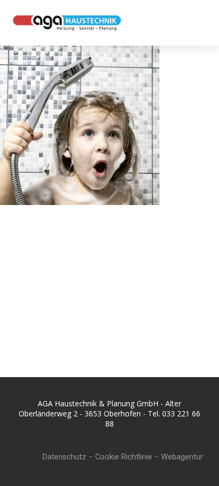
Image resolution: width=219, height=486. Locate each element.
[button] (198, 23)
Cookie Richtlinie (123, 457)
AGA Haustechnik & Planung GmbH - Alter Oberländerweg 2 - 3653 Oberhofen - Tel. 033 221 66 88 (109, 413)
